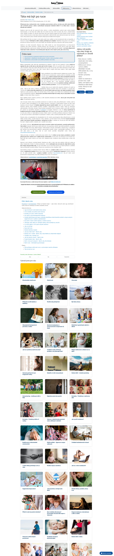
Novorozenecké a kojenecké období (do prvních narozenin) (39, 56)
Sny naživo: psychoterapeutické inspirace (34, 215)
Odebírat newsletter (38, 192)
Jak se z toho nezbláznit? (79, 465)
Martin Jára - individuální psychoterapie (34, 242)
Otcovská (74, 280)
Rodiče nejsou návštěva (54, 465)
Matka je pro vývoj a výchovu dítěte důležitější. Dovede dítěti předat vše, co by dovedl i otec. (85, 69)
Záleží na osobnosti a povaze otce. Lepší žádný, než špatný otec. (85, 80)
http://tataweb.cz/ (57, 153)
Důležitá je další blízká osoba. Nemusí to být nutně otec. (85, 86)
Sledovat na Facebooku (55, 192)
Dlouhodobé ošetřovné (29, 280)
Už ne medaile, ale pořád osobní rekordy (34, 211)
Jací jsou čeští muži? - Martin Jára (33, 231)
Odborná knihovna (76, 8)
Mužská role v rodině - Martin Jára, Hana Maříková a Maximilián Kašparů (42, 233)
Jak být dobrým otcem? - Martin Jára (33, 237)
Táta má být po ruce (29, 249)
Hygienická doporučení (29, 488)
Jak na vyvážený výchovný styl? (31, 349)
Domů (24, 12)
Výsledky (90, 92)
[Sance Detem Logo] (57, 2)
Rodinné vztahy (39, 12)
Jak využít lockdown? (78, 419)
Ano (30, 257)
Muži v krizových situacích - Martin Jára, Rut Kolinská (37, 241)
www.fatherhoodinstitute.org (27, 132)
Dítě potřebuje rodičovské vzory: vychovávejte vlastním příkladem (41, 247)
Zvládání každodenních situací (80, 442)
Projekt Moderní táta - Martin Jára (33, 239)
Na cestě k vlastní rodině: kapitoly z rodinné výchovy (37, 220)
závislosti (43, 109)
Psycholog (24, 204)
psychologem (32, 157)
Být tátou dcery (76, 301)
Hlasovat (81, 92)
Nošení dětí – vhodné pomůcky (80, 373)
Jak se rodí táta (28, 226)
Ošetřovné (50, 280)
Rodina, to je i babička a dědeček (85, 42)
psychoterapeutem (42, 157)
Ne (48, 257)
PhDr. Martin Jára (29, 19)
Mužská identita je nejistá (30, 230)
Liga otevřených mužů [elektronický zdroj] (35, 210)
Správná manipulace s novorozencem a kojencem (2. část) (55, 326)
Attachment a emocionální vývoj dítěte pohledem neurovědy (40, 59)
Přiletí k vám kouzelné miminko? (31, 512)
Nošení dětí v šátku (77, 536)
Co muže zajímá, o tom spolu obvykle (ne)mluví (36, 224)
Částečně (66, 257)
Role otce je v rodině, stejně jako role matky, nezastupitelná (85, 61)
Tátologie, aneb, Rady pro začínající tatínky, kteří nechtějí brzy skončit (42, 222)
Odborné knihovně (55, 182)
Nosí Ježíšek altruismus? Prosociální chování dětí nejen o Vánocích (56, 513)
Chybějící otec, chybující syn (31, 235)
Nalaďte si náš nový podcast (55, 373)
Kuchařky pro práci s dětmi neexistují (33, 213)
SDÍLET (61, 20)
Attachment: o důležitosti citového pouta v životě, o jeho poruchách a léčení (44, 58)
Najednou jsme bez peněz (54, 396)
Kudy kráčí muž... (28, 228)
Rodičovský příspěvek (53, 301)
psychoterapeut (32, 204)
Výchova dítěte (30, 12)
